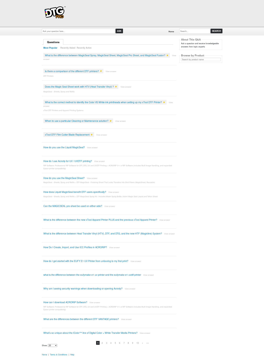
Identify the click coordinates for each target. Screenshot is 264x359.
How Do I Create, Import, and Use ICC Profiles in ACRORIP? (75, 247)
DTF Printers (48, 76)
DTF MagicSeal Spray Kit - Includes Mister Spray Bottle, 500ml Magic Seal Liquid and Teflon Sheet (117, 196)
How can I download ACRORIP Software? (65, 302)
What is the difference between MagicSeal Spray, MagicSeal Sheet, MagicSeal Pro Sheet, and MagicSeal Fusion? (105, 55)
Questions (53, 42)
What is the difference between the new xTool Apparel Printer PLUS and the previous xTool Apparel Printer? (100, 219)
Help (72, 354)
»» (147, 342)
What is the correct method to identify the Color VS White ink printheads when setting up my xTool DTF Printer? (103, 102)
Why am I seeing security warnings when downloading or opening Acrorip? (83, 288)
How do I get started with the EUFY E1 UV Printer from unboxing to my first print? (85, 261)
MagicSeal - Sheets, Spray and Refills (59, 91)
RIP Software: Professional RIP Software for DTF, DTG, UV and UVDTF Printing (75, 165)
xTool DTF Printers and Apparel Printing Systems (63, 110)
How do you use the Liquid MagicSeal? (64, 147)
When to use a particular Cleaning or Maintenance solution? (76, 120)
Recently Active (84, 47)
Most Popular (50, 47)
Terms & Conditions (58, 354)
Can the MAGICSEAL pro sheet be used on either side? (72, 206)
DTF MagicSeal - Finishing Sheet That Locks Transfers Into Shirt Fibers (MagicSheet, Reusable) (116, 182)
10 (137, 342)
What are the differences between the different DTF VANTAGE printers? (81, 319)
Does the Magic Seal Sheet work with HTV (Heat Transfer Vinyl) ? (79, 86)
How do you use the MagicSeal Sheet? (64, 178)
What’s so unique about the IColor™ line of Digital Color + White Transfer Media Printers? (90, 332)
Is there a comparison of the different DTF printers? (72, 71)
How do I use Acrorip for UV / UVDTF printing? (67, 161)
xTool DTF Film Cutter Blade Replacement (67, 134)
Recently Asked (67, 47)
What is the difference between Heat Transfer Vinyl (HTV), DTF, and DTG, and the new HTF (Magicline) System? (102, 233)
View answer (111, 71)
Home (171, 31)
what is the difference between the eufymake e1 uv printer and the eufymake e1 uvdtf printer (92, 274)
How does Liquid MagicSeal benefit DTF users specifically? (74, 191)
